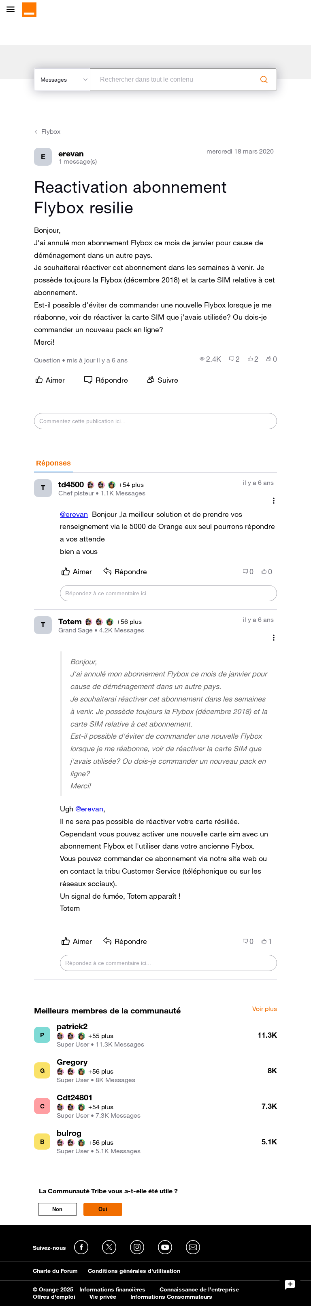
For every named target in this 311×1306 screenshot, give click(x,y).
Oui (102, 1209)
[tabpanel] (155, 726)
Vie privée (102, 1296)
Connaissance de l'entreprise (199, 1289)
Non (57, 1209)
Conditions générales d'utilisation (134, 1270)
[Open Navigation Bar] (12, 10)
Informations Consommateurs (171, 1296)
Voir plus (264, 1009)
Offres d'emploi (54, 1296)
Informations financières (112, 1289)
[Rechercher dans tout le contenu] (264, 79)
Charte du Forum (55, 1270)
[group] (210, 359)
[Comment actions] (274, 501)
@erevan (74, 514)
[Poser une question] (290, 1285)
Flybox (50, 131)
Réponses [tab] (53, 463)
